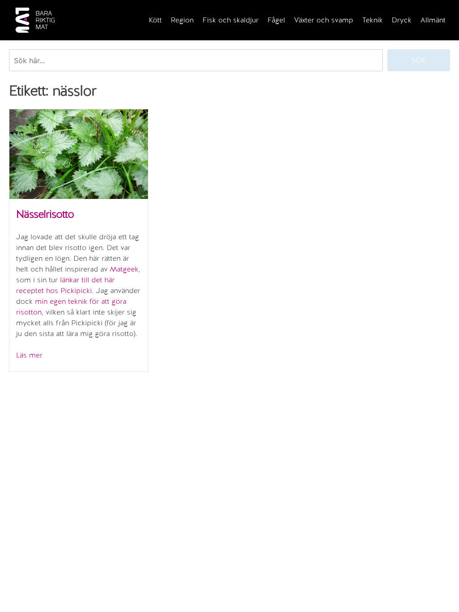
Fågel (276, 20)
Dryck (401, 20)
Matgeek (124, 269)
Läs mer (29, 355)
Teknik (372, 20)
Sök (418, 60)
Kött (155, 20)
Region (182, 20)
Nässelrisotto (45, 214)
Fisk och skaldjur (231, 20)
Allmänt (433, 20)
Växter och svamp (323, 20)
